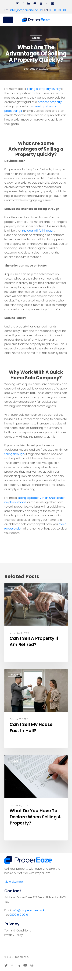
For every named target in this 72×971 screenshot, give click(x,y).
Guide (36, 38)
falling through (14, 454)
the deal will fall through (38, 231)
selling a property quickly (44, 89)
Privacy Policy (13, 935)
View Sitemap (13, 882)
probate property (50, 102)
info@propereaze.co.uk (26, 10)
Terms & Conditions (17, 930)
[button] (8, 20)
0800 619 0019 (58, 10)
